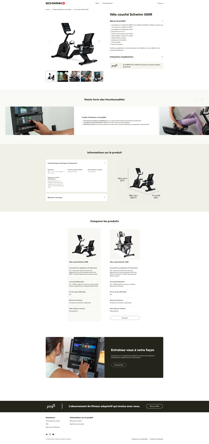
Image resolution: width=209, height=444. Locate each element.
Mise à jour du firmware (53, 427)
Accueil (48, 9)
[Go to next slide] (202, 99)
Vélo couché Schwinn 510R (119, 262)
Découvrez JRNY (154, 406)
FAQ (47, 424)
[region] (104, 275)
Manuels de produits (76, 421)
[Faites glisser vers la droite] (99, 41)
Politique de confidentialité (140, 439)
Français (160, 3)
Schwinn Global (54, 439)
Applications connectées (77, 424)
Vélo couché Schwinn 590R (78, 262)
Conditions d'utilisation (156, 439)
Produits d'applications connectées (61, 9)
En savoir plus (127, 66)
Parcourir (125, 318)
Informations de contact (53, 421)
